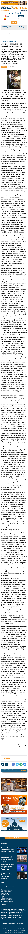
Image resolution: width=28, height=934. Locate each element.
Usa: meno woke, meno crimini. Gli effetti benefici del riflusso (7, 858)
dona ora (21, 16)
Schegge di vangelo (7, 26)
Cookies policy (12, 923)
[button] (14, 22)
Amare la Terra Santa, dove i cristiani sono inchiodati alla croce (8, 849)
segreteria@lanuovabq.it (7, 899)
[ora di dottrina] (14, 824)
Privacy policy (4, 923)
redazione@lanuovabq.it (7, 898)
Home (11, 33)
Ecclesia (17, 33)
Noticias (8, 18)
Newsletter (20, 19)
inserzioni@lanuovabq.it (7, 901)
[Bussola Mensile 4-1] (14, 785)
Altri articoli (14, 837)
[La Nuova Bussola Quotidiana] (14, 8)
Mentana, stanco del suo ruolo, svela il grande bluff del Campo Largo (7, 867)
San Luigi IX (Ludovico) (20, 27)
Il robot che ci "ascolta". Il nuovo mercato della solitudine (6, 875)
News (8, 16)
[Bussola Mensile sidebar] (14, 804)
